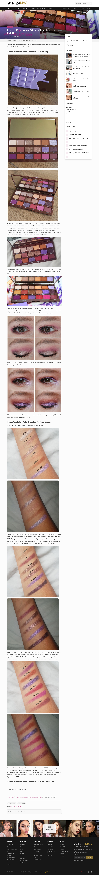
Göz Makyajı (10, 844)
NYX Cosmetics (24, 860)
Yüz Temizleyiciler (38, 855)
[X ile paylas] (16, 812)
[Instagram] (88, 872)
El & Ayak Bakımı (41, 8)
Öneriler (89, 8)
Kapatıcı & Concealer (12, 849)
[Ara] (90, 3)
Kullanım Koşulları (39, 872)
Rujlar (8, 851)
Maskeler (36, 846)
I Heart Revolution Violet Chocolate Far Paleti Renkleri (77, 41)
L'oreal (21, 846)
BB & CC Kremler (11, 859)
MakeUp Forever (24, 856)
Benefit (22, 853)
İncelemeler (67, 8)
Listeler (74, 8)
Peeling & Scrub (37, 849)
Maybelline (22, 844)
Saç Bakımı (25, 8)
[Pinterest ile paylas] (19, 812)
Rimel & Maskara (11, 857)
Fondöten (9, 846)
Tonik (35, 857)
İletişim (20, 872)
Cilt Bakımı (17, 8)
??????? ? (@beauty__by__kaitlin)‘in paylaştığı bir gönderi (25, 797)
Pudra (8, 864)
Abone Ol (89, 857)
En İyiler (82, 8)
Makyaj (9, 8)
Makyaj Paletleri (63, 856)
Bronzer (9, 862)
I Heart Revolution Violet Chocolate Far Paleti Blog (78, 39)
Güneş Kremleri (37, 859)
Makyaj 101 (62, 846)
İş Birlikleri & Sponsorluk (50, 872)
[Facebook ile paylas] (13, 812)
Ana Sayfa (9, 40)
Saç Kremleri (50, 846)
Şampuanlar (49, 844)
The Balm (22, 862)
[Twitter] (91, 872)
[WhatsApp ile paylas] (22, 812)
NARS (21, 849)
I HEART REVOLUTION (15, 806)
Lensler (50, 8)
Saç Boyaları (49, 855)
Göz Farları (10, 27)
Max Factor (23, 858)
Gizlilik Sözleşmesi (29, 872)
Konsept (62, 844)
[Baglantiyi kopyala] (24, 812)
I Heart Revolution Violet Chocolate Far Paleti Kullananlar (77, 45)
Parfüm (33, 8)
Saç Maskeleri (50, 849)
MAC (21, 851)
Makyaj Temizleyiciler (38, 844)
